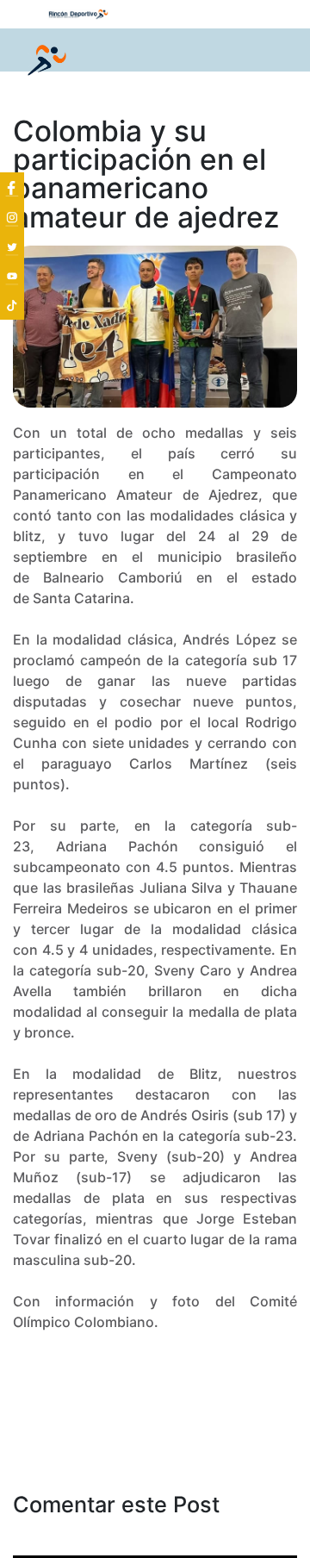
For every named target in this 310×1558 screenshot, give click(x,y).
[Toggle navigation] (272, 61)
